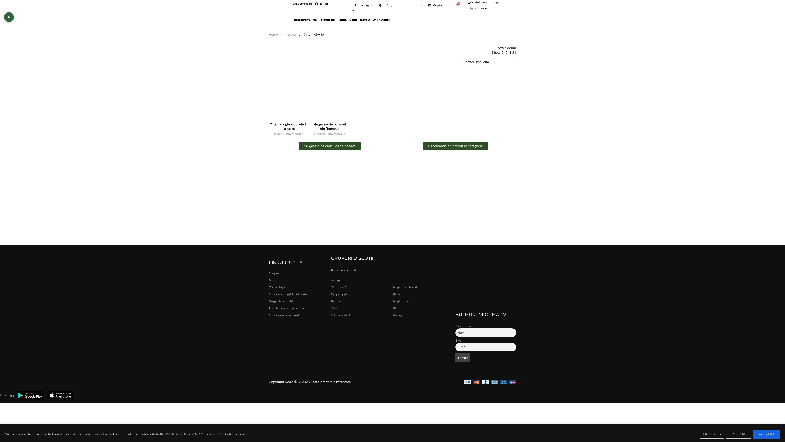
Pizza (397, 294)
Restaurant (302, 19)
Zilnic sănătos (341, 287)
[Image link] (485, 270)
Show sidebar (505, 48)
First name (463, 326)
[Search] (518, 20)
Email (459, 340)
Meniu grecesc (403, 301)
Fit (395, 308)
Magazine (328, 19)
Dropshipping (340, 294)
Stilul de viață (340, 315)
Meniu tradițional (405, 287)
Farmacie (337, 301)
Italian (397, 315)
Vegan (335, 280)
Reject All (739, 434)
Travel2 (365, 19)
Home (274, 34)
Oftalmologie (294, 133)
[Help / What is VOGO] (354, 11)
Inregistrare (478, 8)
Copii (353, 19)
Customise (710, 434)
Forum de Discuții (343, 270)
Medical (291, 34)
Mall (315, 19)
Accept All (766, 434)
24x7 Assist (381, 19)
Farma (342, 19)
